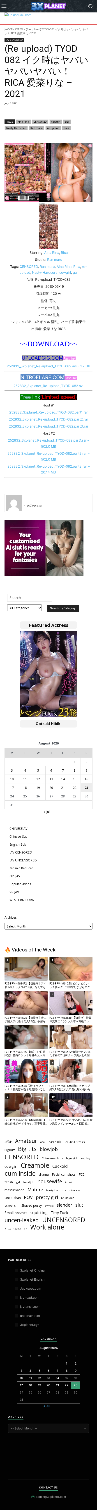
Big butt (10, 1150)
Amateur (26, 1141)
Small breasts (16, 1212)
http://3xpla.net (33, 505)
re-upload (53, 128)
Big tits (27, 1148)
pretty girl (47, 1197)
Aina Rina (23, 121)
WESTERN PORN (21, 900)
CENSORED (40, 121)
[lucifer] (14, 503)
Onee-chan (13, 1197)
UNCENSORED (63, 1220)
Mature (35, 1189)
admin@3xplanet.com (51, 1496)
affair (8, 1141)
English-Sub (17, 844)
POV (28, 1197)
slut (79, 1205)
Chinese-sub (50, 1158)
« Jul (47, 811)
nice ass (75, 1190)
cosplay (85, 1158)
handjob (28, 1182)
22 (74, 787)
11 (25, 779)
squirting (39, 1212)
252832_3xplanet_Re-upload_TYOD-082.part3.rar (48, 426)
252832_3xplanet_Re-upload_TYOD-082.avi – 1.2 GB (48, 366)
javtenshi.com (30, 1306)
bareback (54, 1142)
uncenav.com (30, 1315)
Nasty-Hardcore (16, 128)
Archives (11, 917)
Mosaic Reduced (21, 868)
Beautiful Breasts (74, 1142)
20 (51, 787)
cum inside (20, 1173)
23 (86, 787)
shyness (49, 1205)
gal (67, 121)
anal (42, 1142)
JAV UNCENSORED (23, 860)
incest (68, 1182)
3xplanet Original (32, 1270)
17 (12, 787)
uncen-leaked (22, 1220)
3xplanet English (32, 1279)
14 (63, 779)
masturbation (14, 1190)
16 (86, 779)
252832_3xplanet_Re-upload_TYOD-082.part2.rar (48, 419)
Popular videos (20, 884)
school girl (11, 1205)
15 (74, 779)
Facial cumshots (64, 1174)
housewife (49, 1181)
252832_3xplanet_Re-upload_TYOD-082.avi (48, 386)
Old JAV (14, 876)
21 (63, 787)
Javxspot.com (30, 1288)
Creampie (35, 1165)
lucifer (29, 499)
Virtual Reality (13, 1228)
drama (44, 1174)
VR (25, 1228)
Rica (66, 128)
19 (38, 787)
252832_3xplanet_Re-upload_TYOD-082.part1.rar (48, 412)
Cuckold (60, 1166)
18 (25, 787)
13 (51, 779)
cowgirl (55, 121)
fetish (9, 1182)
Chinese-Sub (18, 836)
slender (64, 1205)
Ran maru (36, 128)
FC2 (82, 1174)
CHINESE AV (18, 828)
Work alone (47, 1227)
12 (38, 779)
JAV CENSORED (14, 29)
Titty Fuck (59, 1212)
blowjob (49, 1149)
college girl (69, 1158)
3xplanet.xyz (29, 1325)
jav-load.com (29, 1297)
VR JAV (14, 892)
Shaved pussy (31, 1205)
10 (12, 779)
